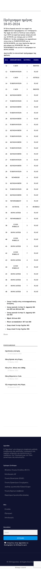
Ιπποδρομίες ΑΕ (10, 474)
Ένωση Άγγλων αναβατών (14, 491)
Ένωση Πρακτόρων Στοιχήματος (16, 482)
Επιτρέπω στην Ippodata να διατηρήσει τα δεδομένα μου (16, 544)
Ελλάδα (7, 509)
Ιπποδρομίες (9, 517)
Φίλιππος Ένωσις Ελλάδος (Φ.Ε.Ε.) (17, 470)
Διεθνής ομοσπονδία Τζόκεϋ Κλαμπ (17, 487)
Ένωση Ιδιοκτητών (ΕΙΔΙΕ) (14, 478)
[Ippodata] (11, 5)
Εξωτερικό (8, 513)
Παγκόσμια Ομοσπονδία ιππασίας (17, 495)
